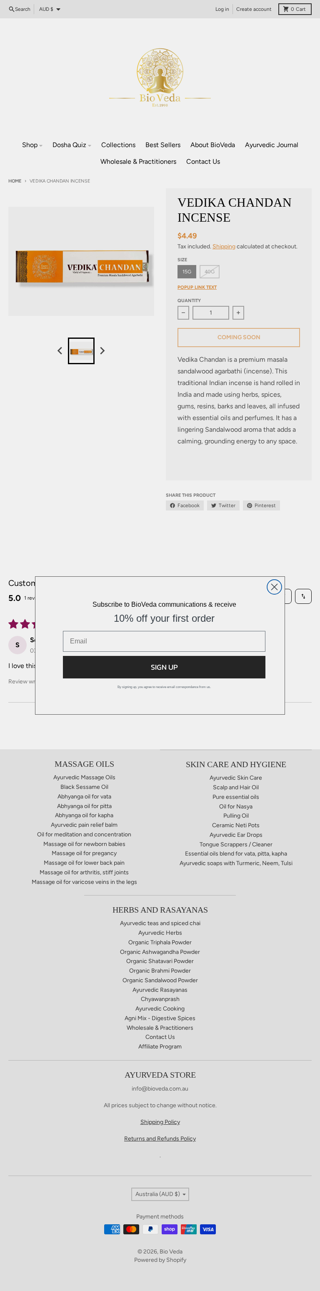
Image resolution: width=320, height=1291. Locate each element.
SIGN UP (164, 667)
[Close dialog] (274, 587)
